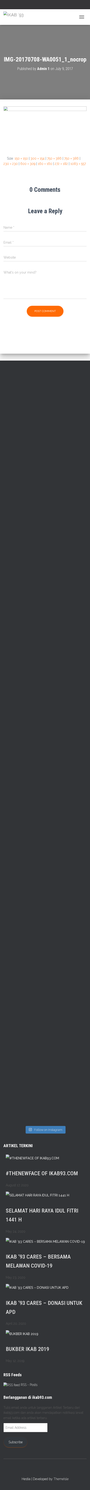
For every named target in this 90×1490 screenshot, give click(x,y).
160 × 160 (45, 164)
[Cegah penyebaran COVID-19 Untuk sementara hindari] (23, 997)
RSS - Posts (28, 1385)
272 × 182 (61, 164)
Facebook (36, 5)
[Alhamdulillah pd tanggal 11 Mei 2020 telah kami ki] (66, 774)
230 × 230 (10, 164)
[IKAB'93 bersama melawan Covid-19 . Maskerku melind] (23, 409)
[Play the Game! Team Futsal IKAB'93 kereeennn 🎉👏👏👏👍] (66, 1082)
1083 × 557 (78, 164)
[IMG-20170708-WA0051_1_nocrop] (45, 127)
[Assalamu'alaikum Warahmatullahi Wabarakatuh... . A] (66, 586)
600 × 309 (27, 164)
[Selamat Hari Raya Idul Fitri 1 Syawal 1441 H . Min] (23, 500)
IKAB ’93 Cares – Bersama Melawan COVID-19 (38, 1261)
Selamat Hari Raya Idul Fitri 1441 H (42, 1215)
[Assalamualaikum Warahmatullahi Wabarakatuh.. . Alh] (23, 781)
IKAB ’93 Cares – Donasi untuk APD (44, 1307)
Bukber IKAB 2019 (27, 1349)
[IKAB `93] (15, 17)
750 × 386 (54, 158)
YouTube (53, 5)
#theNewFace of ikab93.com (42, 1173)
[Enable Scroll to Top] (81, 1481)
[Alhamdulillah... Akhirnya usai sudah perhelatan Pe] (66, 997)
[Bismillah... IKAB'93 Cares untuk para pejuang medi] (66, 893)
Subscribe (16, 1442)
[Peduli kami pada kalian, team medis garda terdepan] (23, 882)
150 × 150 (21, 158)
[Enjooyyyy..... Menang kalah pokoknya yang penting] (23, 1090)
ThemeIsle (61, 1479)
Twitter (42, 5)
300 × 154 (37, 158)
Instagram (48, 5)
